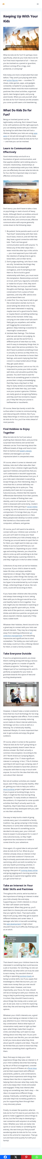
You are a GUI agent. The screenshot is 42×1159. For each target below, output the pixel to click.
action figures (12, 80)
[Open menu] (38, 4)
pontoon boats (26, 976)
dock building (8, 789)
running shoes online (29, 870)
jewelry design (26, 451)
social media (32, 506)
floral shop (32, 1068)
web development (14, 924)
